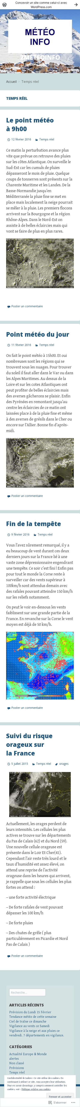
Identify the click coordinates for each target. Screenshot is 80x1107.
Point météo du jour (37, 334)
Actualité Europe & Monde (28, 1054)
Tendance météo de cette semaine (32, 1017)
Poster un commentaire (27, 306)
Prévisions (16, 1068)
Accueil (11, 81)
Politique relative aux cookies (36, 1089)
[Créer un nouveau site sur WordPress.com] (40, 4)
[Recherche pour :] (27, 993)
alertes (14, 1059)
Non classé (16, 1063)
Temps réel (46, 139)
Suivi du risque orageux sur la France (29, 744)
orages (63, 764)
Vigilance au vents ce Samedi (29, 1026)
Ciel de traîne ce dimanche (27, 1022)
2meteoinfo (40, 57)
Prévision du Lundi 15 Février (30, 1012)
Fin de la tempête (33, 523)
